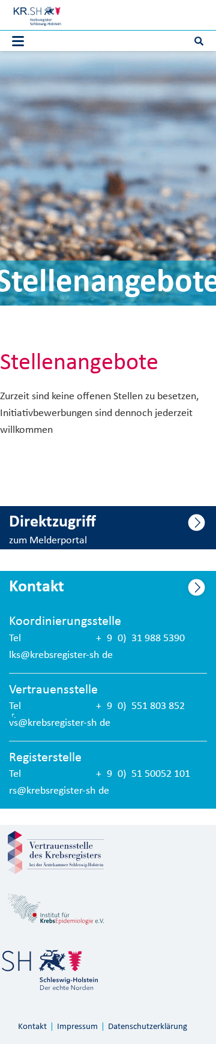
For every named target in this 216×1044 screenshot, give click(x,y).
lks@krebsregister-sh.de (61, 655)
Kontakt (32, 1026)
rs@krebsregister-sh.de (59, 791)
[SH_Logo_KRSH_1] (37, 15)
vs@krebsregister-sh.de (59, 723)
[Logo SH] (50, 970)
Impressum (77, 1026)
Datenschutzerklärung (147, 1026)
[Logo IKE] (56, 909)
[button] (18, 41)
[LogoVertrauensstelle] (56, 852)
